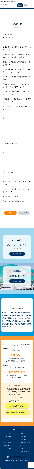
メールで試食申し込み (16, 406)
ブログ (23, 448)
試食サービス (7, 445)
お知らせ (23, 439)
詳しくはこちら (17, 253)
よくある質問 (7, 448)
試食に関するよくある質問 (15, 412)
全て (10, 213)
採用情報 (20, 5)
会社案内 (23, 433)
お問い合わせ (25, 451)
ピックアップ (23, 213)
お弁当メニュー (8, 433)
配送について (7, 442)
